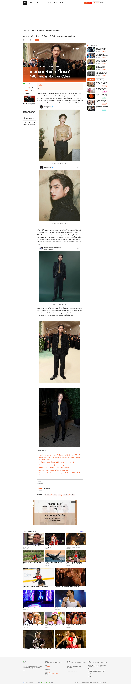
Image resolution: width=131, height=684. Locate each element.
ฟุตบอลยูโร (95, 671)
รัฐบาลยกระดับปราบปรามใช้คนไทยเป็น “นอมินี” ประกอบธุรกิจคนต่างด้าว (102, 60)
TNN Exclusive (98, 662)
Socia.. (104, 104)
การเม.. (103, 63)
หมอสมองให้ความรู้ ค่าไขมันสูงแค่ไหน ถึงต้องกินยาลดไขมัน (101, 89)
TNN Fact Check (95, 665)
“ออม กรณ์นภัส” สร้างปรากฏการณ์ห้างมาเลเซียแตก (102, 54)
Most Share (99, 79)
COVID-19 (90, 666)
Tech (104, 110)
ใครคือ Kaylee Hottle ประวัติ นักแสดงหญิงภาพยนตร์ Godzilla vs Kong (101, 66)
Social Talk (95, 664)
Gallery (100, 666)
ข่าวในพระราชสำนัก (91, 662)
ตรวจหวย (105, 675)
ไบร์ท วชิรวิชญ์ (47, 494)
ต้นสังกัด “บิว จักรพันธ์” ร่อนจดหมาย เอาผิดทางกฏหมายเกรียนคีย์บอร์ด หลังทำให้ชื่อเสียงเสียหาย (60, 473)
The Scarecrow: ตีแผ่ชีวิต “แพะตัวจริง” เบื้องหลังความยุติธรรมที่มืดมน (29, 112)
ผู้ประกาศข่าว (79, 662)
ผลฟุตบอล (90, 670)
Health (74, 666)
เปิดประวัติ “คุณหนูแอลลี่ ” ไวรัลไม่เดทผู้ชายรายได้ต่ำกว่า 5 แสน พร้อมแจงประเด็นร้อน (102, 101)
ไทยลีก (103, 671)
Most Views (91, 79)
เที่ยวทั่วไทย (96, 675)
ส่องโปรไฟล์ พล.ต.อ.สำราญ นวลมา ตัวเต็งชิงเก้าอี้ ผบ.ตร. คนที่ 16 (101, 83)
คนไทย (60, 494)
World (68, 666)
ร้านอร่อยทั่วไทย (91, 675)
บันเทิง (29, 30)
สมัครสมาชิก (102, 2)
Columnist (75, 671)
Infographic (100, 665)
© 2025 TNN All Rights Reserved (99, 682)
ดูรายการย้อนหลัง (73, 662)
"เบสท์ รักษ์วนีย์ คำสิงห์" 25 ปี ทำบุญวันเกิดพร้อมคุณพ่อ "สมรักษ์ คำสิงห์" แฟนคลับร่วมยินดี (59, 455)
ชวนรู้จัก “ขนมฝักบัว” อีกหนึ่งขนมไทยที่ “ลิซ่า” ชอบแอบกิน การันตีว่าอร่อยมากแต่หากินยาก (29, 123)
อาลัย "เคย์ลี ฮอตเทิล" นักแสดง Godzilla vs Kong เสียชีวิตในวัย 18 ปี (101, 72)
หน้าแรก (24, 30)
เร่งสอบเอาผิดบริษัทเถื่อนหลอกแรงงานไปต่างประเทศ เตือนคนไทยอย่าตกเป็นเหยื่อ (101, 48)
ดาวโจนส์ (104, 665)
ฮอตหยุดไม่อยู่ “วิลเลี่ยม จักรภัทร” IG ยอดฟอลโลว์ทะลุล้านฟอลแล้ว (54, 467)
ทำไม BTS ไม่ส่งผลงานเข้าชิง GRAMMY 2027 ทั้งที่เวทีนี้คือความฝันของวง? (29, 104)
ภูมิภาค (106, 664)
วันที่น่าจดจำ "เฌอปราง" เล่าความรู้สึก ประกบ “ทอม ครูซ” (52, 465)
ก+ (32, 88)
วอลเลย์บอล (90, 671)
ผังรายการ (84, 662)
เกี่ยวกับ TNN (77, 682)
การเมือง (105, 662)
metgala (72, 494)
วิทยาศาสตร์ (90, 664)
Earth (104, 98)
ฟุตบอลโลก (99, 671)
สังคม (104, 51)
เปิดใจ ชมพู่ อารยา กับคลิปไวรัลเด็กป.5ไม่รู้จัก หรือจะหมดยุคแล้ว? (53, 470)
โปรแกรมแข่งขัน (95, 670)
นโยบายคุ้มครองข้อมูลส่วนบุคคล (87, 682)
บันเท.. (104, 57)
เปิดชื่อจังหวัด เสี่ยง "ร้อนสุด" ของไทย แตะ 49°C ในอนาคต (101, 95)
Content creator (70, 671)
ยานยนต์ (89, 665)
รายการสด (68, 662)
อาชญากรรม (100, 664)
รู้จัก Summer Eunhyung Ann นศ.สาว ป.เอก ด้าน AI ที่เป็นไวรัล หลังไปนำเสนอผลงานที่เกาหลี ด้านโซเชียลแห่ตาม (102, 107)
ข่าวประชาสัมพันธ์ (95, 666)
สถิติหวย (89, 676)
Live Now (89, 2)
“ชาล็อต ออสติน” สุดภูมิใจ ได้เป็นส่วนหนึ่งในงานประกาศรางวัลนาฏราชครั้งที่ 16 (57, 462)
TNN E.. (104, 86)
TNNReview (101, 675)
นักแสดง (54, 494)
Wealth (71, 666)
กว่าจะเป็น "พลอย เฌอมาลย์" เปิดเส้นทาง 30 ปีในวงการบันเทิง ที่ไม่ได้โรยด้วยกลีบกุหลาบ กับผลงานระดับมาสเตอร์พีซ (59, 458)
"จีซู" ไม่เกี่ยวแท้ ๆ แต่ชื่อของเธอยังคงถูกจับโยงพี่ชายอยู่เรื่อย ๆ (29, 117)
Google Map (47, 666)
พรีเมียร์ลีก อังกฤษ (101, 670)
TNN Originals (69, 667)
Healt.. (104, 92)
